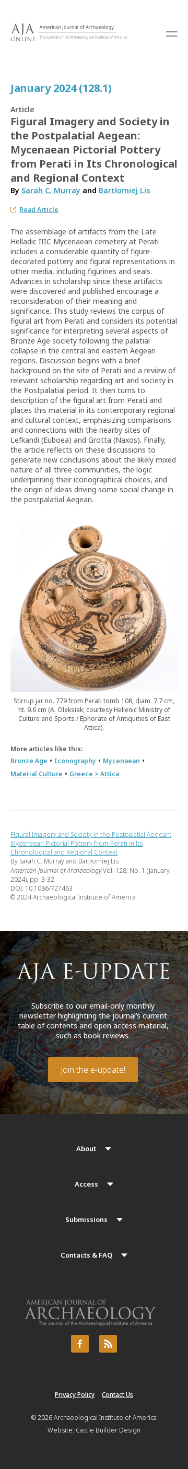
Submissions (86, 1219)
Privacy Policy (75, 1394)
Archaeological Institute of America (105, 1417)
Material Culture (36, 773)
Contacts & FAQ (86, 1255)
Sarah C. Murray (50, 190)
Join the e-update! (93, 1069)
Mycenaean (121, 760)
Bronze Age (29, 760)
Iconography (75, 760)
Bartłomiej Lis (124, 190)
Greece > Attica (94, 773)
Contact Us (117, 1394)
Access (86, 1184)
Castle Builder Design (108, 1430)
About (86, 1148)
